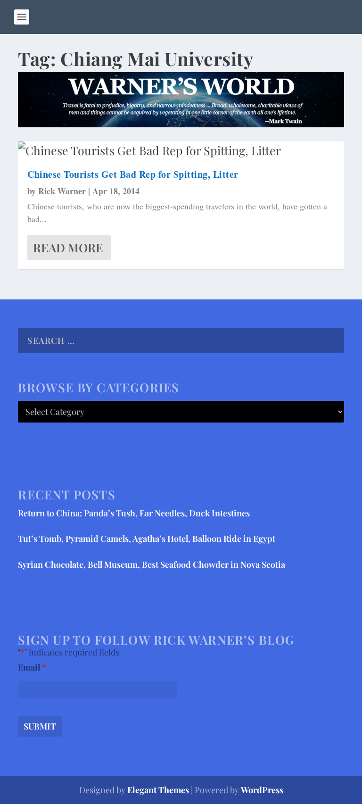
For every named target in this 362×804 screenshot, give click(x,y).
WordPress (262, 790)
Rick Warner (62, 191)
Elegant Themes (158, 790)
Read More (68, 247)
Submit (40, 726)
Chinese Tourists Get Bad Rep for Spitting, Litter (133, 174)
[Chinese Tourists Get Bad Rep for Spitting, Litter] (181, 150)
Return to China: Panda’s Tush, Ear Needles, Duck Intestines (134, 513)
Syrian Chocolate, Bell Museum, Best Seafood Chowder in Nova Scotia (151, 564)
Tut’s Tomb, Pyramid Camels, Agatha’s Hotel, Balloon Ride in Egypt (146, 538)
